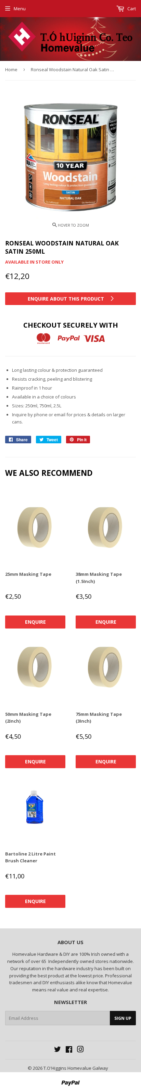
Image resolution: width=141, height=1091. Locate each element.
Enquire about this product (66, 298)
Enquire (35, 622)
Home (11, 69)
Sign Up (122, 1018)
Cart (131, 8)
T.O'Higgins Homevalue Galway (75, 1068)
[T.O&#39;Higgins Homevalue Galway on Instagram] (80, 1050)
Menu (20, 8)
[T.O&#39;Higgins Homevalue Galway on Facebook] (69, 1050)
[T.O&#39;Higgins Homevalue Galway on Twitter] (57, 1050)
